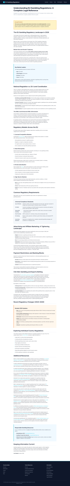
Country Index (25, 335)
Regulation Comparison (29, 472)
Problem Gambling (50, 473)
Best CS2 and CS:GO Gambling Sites (26, 280)
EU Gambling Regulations (11, 2)
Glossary (65, 2)
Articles (51, 2)
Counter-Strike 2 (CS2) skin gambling (27, 274)
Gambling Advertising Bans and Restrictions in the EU (23, 413)
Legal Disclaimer (49, 477)
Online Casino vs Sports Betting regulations (27, 390)
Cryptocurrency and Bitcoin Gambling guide (21, 379)
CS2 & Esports (59, 2)
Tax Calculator (27, 473)
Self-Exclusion (49, 472)
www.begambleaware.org (29, 433)
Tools (55, 2)
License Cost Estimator (29, 470)
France (22, 166)
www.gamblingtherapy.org (34, 435)
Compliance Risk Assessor (29, 468)
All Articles (48, 468)
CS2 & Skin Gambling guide (18, 369)
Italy (4, 473)
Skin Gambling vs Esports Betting (25, 374)
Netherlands (5, 468)
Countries (46, 2)
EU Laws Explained (50, 470)
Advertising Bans (49, 475)
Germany (20, 136)
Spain (23, 136)
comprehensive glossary (18, 364)
